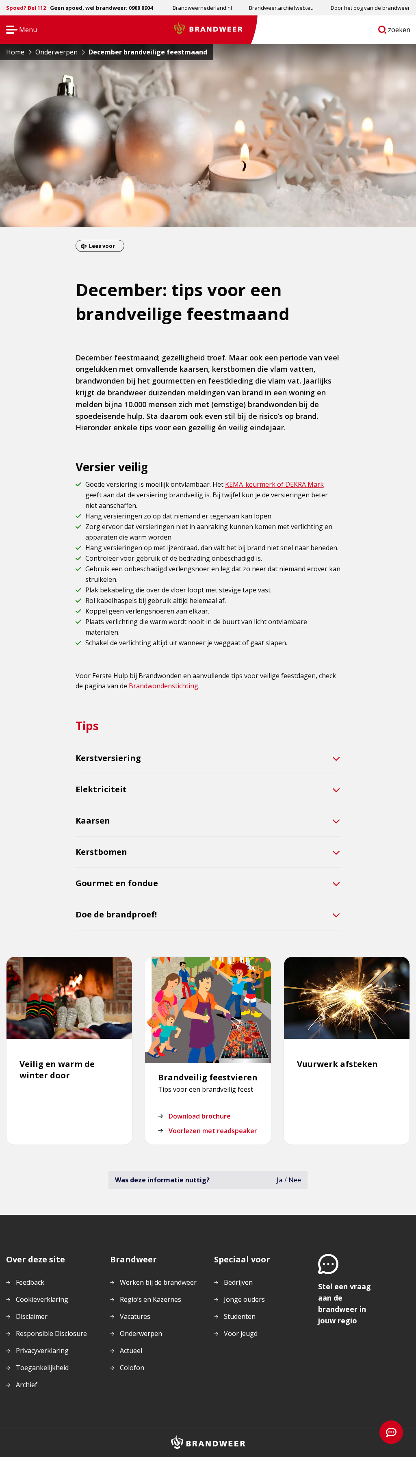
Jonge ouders (244, 1299)
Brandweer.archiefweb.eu (281, 7)
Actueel (131, 1350)
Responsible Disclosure (51, 1333)
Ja (279, 1180)
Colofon (132, 1367)
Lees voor (102, 245)
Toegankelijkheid (42, 1367)
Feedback (30, 1282)
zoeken (399, 31)
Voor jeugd (241, 1333)
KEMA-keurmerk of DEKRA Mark (274, 484)
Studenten (240, 1316)
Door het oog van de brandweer (370, 7)
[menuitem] (202, 7)
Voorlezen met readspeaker (213, 1130)
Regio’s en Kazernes (150, 1299)
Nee (294, 1180)
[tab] (208, 758)
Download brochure (200, 1116)
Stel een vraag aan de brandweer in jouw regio (344, 1303)
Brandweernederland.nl (202, 7)
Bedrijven (238, 1282)
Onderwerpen (141, 1333)
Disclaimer (32, 1316)
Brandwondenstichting (163, 685)
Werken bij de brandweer (158, 1282)
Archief (26, 1384)
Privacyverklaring (42, 1350)
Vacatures (135, 1316)
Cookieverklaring (42, 1299)
